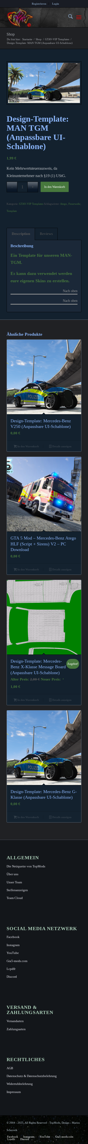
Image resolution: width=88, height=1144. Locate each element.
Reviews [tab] (46, 234)
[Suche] (68, 17)
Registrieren (39, 3)
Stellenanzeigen (17, 890)
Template (12, 210)
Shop (11, 34)
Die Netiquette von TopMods (26, 866)
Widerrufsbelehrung (20, 1084)
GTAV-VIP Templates (31, 203)
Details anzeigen (61, 446)
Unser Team (14, 882)
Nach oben (70, 291)
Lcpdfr (11, 969)
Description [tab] (21, 234)
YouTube (13, 953)
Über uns (12, 874)
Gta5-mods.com (17, 961)
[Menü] (78, 17)
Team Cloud (15, 898)
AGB (10, 1068)
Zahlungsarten (16, 1029)
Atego (63, 203)
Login (55, 3)
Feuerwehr (74, 203)
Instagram (13, 945)
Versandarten (15, 1021)
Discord (12, 976)
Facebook (13, 937)
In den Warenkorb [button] (28, 446)
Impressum (14, 1092)
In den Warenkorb (54, 187)
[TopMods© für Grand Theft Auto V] (36, 17)
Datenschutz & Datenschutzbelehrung (32, 1076)
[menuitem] (39, 3)
